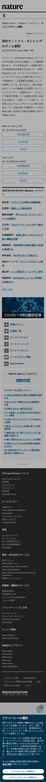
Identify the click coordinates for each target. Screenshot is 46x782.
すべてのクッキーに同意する (23, 771)
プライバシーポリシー (17, 754)
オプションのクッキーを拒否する (23, 777)
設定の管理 (7, 764)
